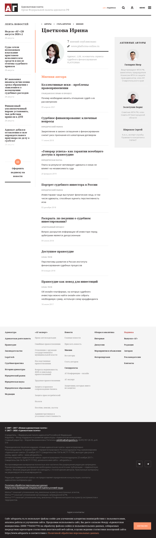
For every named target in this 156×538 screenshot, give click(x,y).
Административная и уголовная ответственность (48, 415)
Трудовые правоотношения (47, 380)
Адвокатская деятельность (18, 338)
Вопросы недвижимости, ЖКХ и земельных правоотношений (46, 372)
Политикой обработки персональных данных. (73, 533)
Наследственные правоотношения (43, 362)
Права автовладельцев (45, 337)
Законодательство (13, 351)
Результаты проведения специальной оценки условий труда (34, 487)
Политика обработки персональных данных (26, 485)
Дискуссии (99, 344)
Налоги (38, 401)
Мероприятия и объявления (107, 351)
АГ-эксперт (70, 379)
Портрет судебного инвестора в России (69, 184)
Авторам (128, 351)
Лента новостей (16, 24)
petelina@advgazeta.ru (67, 440)
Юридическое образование (18, 388)
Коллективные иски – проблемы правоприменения (65, 86)
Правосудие (10, 344)
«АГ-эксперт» (41, 332)
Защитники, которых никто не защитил (77, 386)
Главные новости (73, 337)
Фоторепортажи (102, 357)
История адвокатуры (15, 369)
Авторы (47, 24)
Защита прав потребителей (47, 395)
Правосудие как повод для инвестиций (69, 281)
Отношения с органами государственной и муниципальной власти (46, 352)
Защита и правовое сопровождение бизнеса (46, 388)
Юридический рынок (15, 375)
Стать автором (64, 24)
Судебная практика (14, 363)
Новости (69, 332)
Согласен (142, 526)
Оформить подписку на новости (18, 172)
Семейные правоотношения (47, 344)
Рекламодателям (132, 357)
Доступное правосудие (57, 251)
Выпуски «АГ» (131, 338)
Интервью (99, 338)
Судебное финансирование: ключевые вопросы (69, 119)
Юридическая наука (14, 381)
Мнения (79, 24)
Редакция (128, 344)
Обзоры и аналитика (104, 332)
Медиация (10, 394)
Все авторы (70, 355)
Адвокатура (10, 332)
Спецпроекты (71, 368)
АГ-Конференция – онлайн (77, 373)
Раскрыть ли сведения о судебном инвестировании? (66, 219)
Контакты (129, 363)
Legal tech (9, 357)
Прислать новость (73, 344)
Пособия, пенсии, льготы (46, 407)
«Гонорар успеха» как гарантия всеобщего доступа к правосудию (72, 152)
